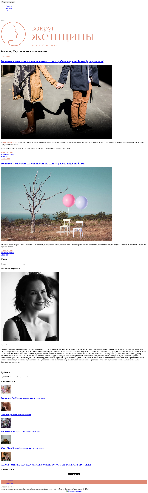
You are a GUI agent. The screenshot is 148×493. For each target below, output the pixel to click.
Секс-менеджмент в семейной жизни (16, 415)
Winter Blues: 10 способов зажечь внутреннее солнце (22, 448)
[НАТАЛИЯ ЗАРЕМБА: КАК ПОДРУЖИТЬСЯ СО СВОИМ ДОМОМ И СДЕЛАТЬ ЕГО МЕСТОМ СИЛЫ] (6, 460)
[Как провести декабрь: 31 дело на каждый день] (6, 427)
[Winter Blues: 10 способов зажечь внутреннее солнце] (6, 444)
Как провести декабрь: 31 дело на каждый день (20, 431)
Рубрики (4, 377)
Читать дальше (6, 152)
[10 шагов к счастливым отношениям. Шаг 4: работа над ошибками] (56, 241)
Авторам (9, 8)
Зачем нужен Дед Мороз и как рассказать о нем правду (23, 398)
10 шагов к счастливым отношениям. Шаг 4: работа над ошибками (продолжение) (52, 61)
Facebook (9, 481)
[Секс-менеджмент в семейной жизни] (6, 410)
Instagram (9, 483)
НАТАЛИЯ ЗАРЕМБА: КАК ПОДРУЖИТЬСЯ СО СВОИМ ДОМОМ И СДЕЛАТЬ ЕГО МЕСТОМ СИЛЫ (46, 465)
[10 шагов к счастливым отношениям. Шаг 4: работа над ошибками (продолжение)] (56, 138)
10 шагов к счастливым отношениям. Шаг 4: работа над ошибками (43, 163)
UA (7, 10)
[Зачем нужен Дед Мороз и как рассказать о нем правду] (6, 394)
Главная (9, 6)
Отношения (5, 56)
